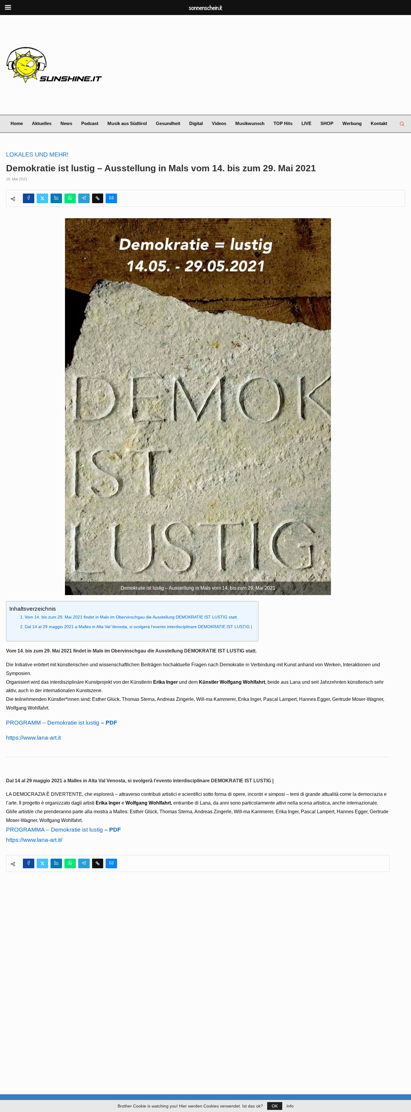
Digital (196, 123)
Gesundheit (168, 123)
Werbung (352, 123)
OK (275, 1106)
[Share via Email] (111, 198)
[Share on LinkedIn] (56, 198)
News (66, 123)
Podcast (89, 123)
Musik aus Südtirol (127, 123)
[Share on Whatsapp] (70, 198)
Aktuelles (41, 123)
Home (17, 123)
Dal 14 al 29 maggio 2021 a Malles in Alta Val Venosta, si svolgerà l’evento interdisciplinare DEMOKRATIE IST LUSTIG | (138, 626)
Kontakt (379, 123)
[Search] (402, 124)
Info (290, 1106)
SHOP (326, 123)
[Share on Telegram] (84, 198)
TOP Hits (282, 123)
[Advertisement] (273, 65)
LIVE (306, 123)
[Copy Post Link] (97, 198)
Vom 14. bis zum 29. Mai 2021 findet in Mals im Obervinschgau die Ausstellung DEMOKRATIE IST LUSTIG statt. (131, 617)
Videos (219, 123)
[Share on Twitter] (42, 198)
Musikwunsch (249, 123)
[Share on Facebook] (28, 198)
